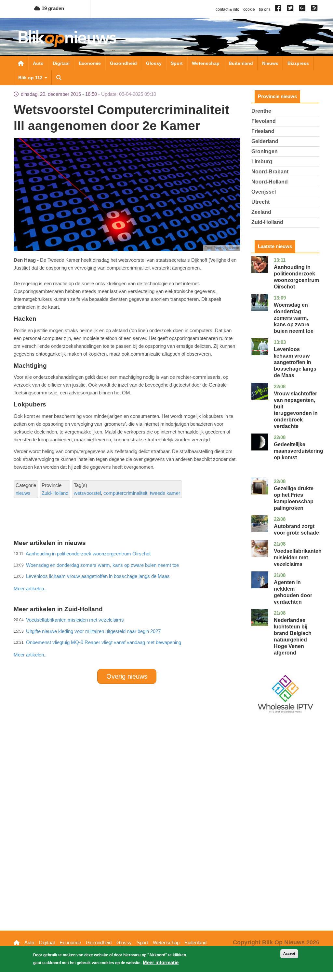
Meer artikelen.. (30, 654)
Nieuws (270, 63)
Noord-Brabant (269, 171)
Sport (177, 63)
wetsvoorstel (87, 493)
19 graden (52, 8)
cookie (249, 9)
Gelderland (264, 141)
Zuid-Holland (55, 493)
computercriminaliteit (125, 493)
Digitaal (61, 63)
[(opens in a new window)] (279, 9)
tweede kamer (165, 493)
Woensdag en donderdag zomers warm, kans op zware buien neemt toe (293, 318)
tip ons (265, 9)
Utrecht (260, 202)
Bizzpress (298, 63)
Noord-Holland (269, 181)
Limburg (261, 161)
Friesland (262, 131)
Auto (38, 63)
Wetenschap (206, 63)
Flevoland (263, 121)
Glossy (154, 63)
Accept (289, 953)
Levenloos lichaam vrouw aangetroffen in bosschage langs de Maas (295, 362)
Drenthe (261, 111)
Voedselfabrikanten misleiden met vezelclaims (298, 557)
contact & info (227, 9)
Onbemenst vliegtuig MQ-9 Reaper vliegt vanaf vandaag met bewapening (103, 642)
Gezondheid (123, 63)
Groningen (264, 151)
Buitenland (241, 63)
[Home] (67, 38)
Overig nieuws (126, 676)
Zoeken (59, 77)
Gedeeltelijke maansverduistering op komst (298, 451)
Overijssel (263, 192)
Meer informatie (161, 962)
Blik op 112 (31, 77)
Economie (90, 63)
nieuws (23, 493)
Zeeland (261, 212)
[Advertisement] (132, 574)
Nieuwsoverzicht (21, 63)
